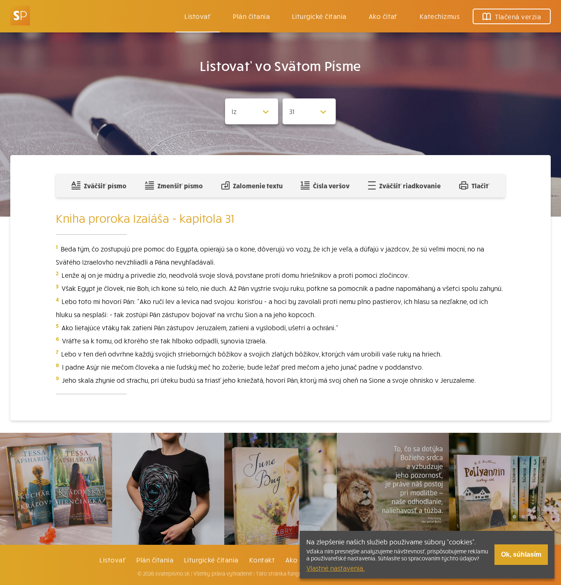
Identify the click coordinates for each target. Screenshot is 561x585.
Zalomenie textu (258, 185)
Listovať (197, 16)
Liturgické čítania (319, 16)
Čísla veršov (331, 185)
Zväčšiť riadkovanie (410, 185)
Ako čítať (383, 16)
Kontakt (262, 559)
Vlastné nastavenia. (335, 568)
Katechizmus (440, 16)
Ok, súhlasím (521, 554)
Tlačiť (480, 185)
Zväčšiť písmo (105, 185)
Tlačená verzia (518, 16)
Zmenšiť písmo (180, 185)
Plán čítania (154, 559)
